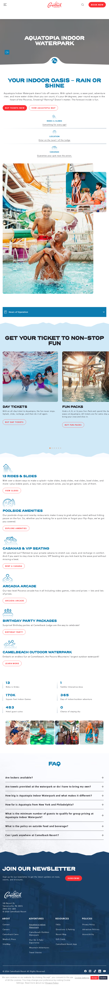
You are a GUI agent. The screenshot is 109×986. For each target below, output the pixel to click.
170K (11, 695)
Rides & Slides (54, 120)
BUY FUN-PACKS (74, 425)
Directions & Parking (65, 929)
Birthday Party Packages (30, 621)
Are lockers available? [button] (19, 777)
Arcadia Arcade (19, 586)
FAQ (54, 764)
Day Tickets (15, 407)
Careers (6, 929)
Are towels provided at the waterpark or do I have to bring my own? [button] (48, 786)
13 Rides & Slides (20, 476)
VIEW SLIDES (13, 491)
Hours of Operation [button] (18, 312)
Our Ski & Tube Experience (36, 941)
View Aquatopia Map (45, 108)
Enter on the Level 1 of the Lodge (54, 140)
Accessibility (88, 934)
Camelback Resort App (66, 944)
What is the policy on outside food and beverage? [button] (36, 826)
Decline (103, 978)
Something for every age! (54, 124)
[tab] (50, 448)
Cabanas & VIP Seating (26, 548)
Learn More (13, 664)
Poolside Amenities (23, 510)
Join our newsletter (39, 869)
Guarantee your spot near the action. (54, 155)
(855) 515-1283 (9, 908)
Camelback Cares (11, 934)
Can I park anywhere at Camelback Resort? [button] (32, 835)
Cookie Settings (82, 978)
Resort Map (61, 934)
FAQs (58, 924)
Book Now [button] (97, 4)
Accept (95, 978)
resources (62, 918)
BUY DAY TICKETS (15, 423)
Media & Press (9, 939)
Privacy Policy (88, 924)
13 (8, 683)
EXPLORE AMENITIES (17, 529)
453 (10, 707)
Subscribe (75, 879)
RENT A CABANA (15, 567)
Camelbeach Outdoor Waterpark (37, 652)
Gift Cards (60, 939)
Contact (6, 924)
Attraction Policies (90, 929)
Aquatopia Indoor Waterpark (54, 40)
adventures (36, 918)
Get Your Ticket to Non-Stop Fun (54, 341)
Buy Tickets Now (16, 108)
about (6, 918)
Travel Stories (35, 952)
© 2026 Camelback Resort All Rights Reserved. (24, 971)
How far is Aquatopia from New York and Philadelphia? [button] (39, 804)
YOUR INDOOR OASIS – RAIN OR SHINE (54, 83)
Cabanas (54, 151)
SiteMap (7, 944)
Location (54, 136)
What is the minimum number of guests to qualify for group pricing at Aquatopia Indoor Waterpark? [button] (49, 815)
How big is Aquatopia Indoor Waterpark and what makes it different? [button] (48, 795)
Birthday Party (15, 633)
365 (64, 695)
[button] (82, 4)
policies (87, 918)
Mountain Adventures (39, 947)
